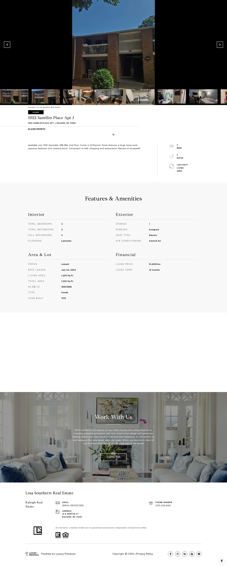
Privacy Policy (144, 553)
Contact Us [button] (113, 457)
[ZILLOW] (191, 554)
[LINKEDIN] (184, 554)
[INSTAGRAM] (177, 554)
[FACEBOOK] (170, 554)
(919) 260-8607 (163, 505)
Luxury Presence (66, 553)
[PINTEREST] (199, 554)
